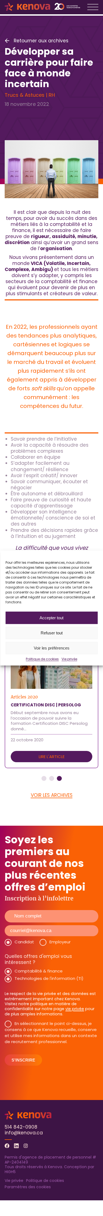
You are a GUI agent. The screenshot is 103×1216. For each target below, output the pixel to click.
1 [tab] (43, 778)
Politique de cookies (42, 659)
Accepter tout (51, 617)
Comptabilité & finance (39, 971)
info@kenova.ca (24, 1132)
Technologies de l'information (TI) (49, 978)
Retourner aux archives (41, 41)
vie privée (74, 1009)
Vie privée (69, 659)
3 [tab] (59, 778)
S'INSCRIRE (23, 1060)
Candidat (24, 942)
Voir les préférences (51, 648)
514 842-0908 (21, 1127)
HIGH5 (10, 1171)
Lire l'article (52, 756)
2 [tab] (51, 778)
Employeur (60, 942)
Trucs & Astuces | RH (30, 95)
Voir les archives (52, 795)
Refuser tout (52, 633)
